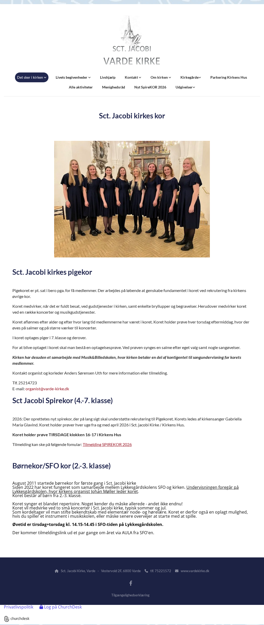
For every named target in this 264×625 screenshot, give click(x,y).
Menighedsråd (113, 87)
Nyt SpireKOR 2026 (150, 87)
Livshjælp (108, 77)
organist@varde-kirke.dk (47, 388)
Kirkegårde (189, 77)
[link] (31, 77)
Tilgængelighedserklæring (130, 595)
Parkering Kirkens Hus (228, 77)
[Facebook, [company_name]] (131, 583)
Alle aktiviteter (81, 87)
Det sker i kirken (30, 77)
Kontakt (132, 77)
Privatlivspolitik (18, 607)
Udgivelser (184, 87)
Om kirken (160, 77)
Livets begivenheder (72, 77)
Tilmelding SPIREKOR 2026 (107, 444)
